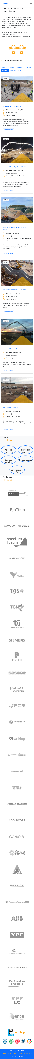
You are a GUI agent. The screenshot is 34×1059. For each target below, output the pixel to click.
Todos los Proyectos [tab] (8, 67)
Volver (5, 3)
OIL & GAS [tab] (28, 67)
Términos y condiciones (9, 1053)
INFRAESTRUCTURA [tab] (16, 70)
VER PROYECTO (8, 130)
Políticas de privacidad (25, 1053)
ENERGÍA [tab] (5, 70)
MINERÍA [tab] (19, 67)
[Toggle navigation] (31, 3)
